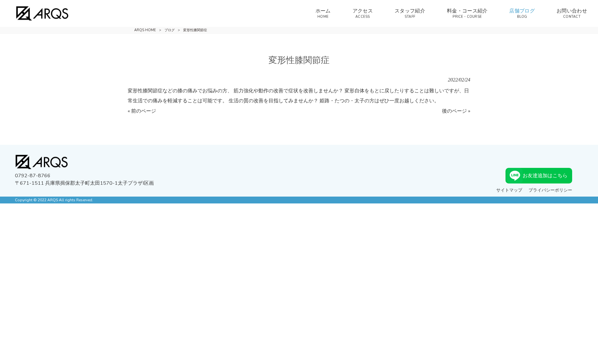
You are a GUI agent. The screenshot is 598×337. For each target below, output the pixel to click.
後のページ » (456, 111)
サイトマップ (509, 190)
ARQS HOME (145, 30)
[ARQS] (34, 13)
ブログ (169, 30)
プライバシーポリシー (550, 190)
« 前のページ (142, 111)
